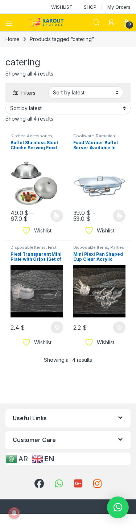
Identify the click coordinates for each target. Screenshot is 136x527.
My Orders (119, 7)
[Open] (11, 22)
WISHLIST (62, 7)
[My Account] (111, 22)
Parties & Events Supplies (99, 249)
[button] (118, 507)
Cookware (83, 135)
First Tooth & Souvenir (34, 249)
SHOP (90, 7)
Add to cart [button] (57, 327)
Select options (54, 216)
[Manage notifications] (14, 513)
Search (96, 23)
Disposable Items (28, 247)
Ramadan (105, 135)
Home (12, 39)
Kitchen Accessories (31, 135)
